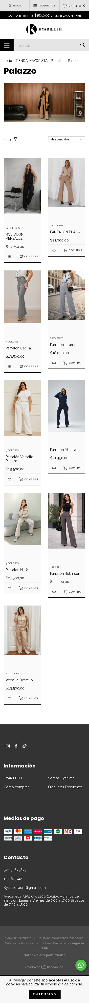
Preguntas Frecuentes (65, 787)
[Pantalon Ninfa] (10, 588)
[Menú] (7, 45)
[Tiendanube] (44, 968)
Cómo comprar (16, 787)
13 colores (13, 228)
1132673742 (13, 879)
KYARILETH (13, 778)
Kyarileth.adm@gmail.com (25, 888)
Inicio (8, 61)
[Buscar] (82, 45)
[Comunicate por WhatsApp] (81, 965)
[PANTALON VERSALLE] (10, 256)
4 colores (56, 225)
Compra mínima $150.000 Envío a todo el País (45, 15)
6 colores (56, 338)
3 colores (12, 341)
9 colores (12, 450)
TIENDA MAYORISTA (31, 61)
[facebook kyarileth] (16, 746)
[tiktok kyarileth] (24, 746)
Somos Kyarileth (61, 778)
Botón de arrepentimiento (45, 955)
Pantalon (58, 61)
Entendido (44, 994)
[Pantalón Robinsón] (54, 591)
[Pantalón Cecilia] (10, 366)
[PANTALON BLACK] (54, 250)
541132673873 (15, 870)
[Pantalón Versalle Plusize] (10, 479)
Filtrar (9, 139)
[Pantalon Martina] (54, 468)
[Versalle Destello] (10, 698)
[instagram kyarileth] (8, 746)
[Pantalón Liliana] (54, 363)
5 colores (12, 563)
